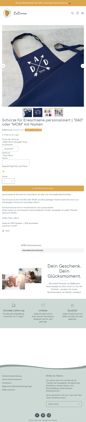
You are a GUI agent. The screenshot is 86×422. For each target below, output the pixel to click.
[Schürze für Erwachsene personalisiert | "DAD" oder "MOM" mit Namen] (27, 112)
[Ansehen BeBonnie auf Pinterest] (43, 415)
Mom (10, 155)
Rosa (25, 142)
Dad (5, 155)
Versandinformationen (12, 379)
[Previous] (3, 66)
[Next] (83, 66)
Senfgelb (18, 142)
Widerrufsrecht (8, 390)
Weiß (5, 142)
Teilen (7, 231)
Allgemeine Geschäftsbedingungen (17, 386)
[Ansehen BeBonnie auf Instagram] (49, 415)
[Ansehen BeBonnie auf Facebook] (37, 415)
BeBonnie (37, 420)
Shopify (54, 420)
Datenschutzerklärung (12, 376)
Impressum (7, 383)
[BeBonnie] (15, 13)
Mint (10, 142)
